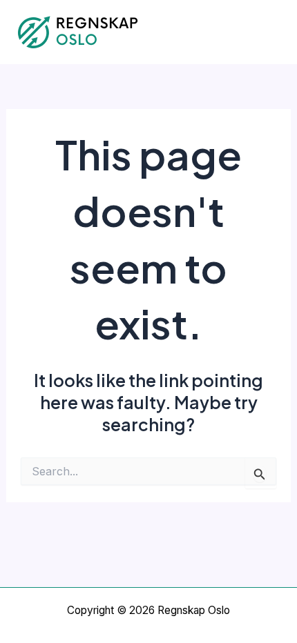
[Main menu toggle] (267, 32)
